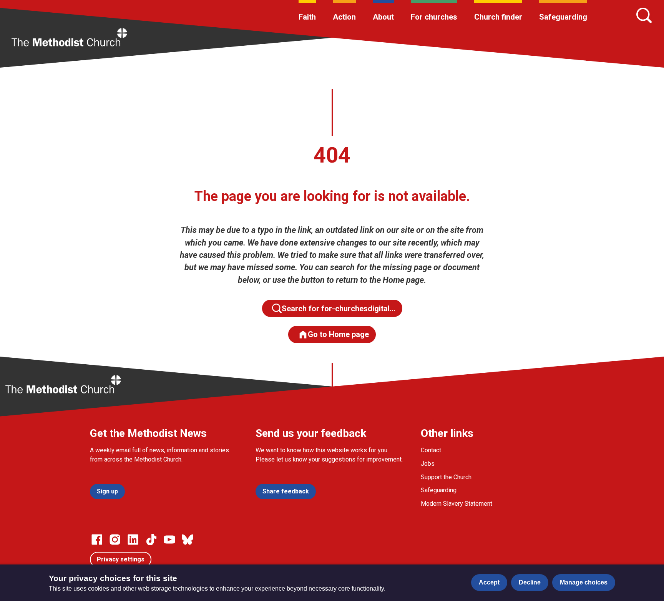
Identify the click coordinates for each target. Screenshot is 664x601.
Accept (489, 582)
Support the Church (446, 477)
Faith (307, 17)
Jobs (428, 463)
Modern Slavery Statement (456, 503)
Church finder (498, 17)
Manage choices (584, 582)
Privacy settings (120, 559)
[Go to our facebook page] (97, 539)
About (383, 17)
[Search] (644, 15)
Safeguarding (563, 17)
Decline (530, 582)
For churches (434, 17)
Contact (431, 450)
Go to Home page (338, 334)
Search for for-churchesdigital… (338, 308)
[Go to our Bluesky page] (187, 539)
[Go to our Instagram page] (115, 539)
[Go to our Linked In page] (133, 539)
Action (344, 17)
